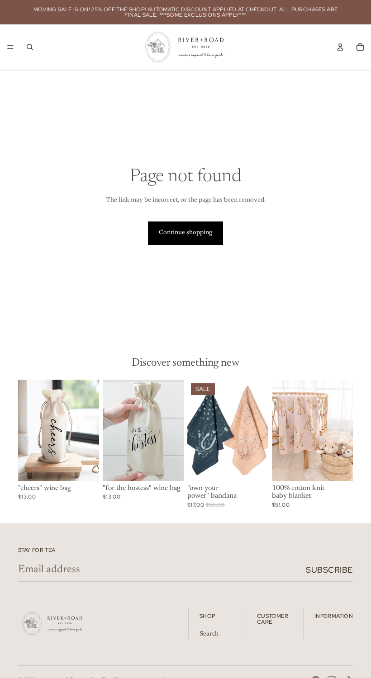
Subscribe (329, 570)
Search (209, 634)
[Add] (85, 467)
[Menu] (10, 47)
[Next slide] (258, 430)
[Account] (340, 47)
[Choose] (254, 467)
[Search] (30, 47)
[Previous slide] (197, 430)
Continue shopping (185, 233)
